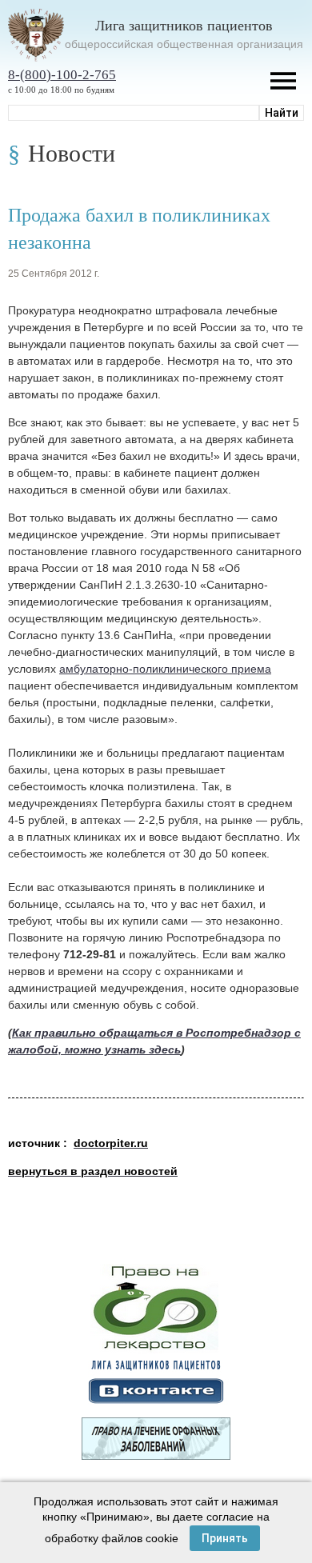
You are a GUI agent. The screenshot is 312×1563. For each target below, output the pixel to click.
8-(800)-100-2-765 (62, 74)
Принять (225, 1538)
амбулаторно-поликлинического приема (165, 668)
